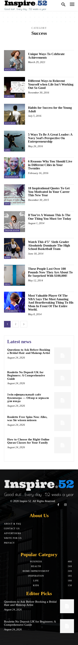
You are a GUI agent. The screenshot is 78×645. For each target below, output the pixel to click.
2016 (39, 38)
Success (10, 69)
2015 (32, 38)
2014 (24, 38)
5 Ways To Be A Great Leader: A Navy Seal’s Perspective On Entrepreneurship (50, 138)
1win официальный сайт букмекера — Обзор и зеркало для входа (28, 398)
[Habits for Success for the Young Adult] (14, 114)
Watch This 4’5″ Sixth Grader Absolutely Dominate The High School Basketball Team (49, 245)
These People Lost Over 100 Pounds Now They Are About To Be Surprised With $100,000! (50, 272)
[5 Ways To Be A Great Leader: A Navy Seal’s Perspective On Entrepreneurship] (14, 141)
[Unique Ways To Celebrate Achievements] (14, 60)
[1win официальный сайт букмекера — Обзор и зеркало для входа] (62, 400)
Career (33, 44)
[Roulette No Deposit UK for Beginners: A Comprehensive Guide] (62, 378)
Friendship (11, 177)
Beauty (45, 41)
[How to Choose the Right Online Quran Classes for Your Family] (62, 445)
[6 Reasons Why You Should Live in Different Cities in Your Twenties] (14, 167)
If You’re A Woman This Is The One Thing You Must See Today (49, 216)
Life (7, 150)
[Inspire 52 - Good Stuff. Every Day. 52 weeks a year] (26, 5)
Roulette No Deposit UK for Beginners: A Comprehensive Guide (26, 375)
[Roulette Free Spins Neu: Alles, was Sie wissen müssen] (62, 423)
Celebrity (55, 44)
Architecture (14, 41)
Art (28, 41)
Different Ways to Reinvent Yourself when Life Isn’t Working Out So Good (50, 84)
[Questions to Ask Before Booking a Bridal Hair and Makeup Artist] (62, 355)
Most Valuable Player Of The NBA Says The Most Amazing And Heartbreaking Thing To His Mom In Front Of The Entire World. (50, 302)
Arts (35, 41)
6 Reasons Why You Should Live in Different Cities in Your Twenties (50, 165)
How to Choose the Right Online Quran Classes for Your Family (28, 441)
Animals (57, 38)
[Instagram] (65, 504)
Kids (7, 257)
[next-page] (23, 324)
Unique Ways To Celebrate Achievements (46, 55)
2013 (17, 38)
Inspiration (12, 230)
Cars (44, 44)
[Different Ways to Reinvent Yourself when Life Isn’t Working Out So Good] (14, 87)
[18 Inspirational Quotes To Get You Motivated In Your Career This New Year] (14, 194)
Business (20, 44)
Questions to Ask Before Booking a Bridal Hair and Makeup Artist (28, 351)
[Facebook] (58, 504)
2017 (46, 38)
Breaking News (62, 41)
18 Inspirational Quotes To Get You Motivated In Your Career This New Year (49, 192)
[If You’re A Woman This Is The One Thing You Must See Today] (14, 221)
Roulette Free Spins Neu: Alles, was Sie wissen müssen (27, 418)
